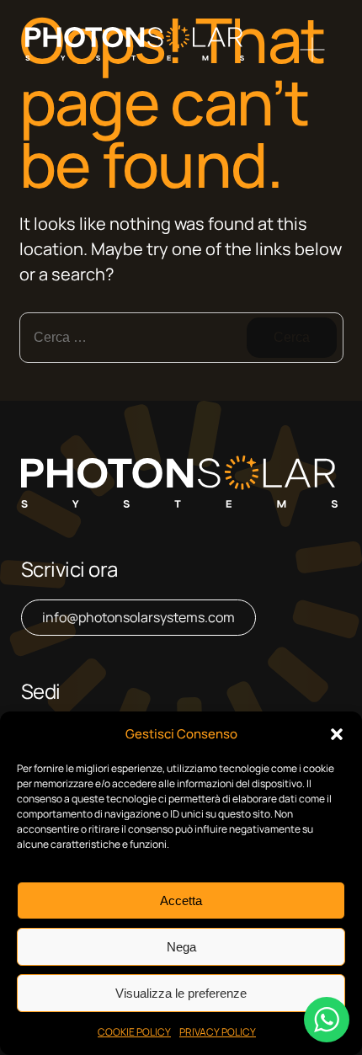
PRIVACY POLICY (217, 1032)
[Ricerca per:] (181, 337)
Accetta (181, 900)
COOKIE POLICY (134, 1032)
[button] (336, 734)
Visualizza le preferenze (181, 993)
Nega (181, 947)
